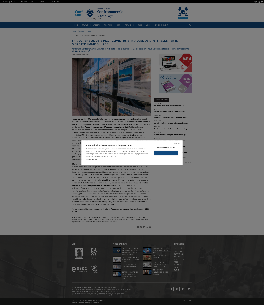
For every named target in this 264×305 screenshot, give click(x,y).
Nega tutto (178, 143)
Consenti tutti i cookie (166, 153)
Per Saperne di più (91, 159)
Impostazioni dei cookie (166, 147)
